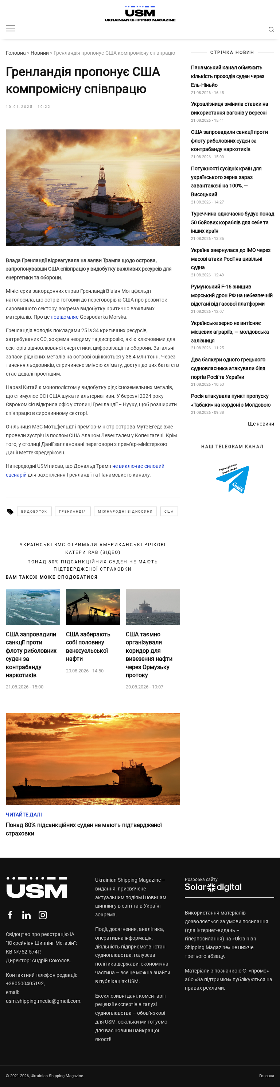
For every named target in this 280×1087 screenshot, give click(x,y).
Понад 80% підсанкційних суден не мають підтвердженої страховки (92, 565)
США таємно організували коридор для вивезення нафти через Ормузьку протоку (149, 655)
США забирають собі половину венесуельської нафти (88, 646)
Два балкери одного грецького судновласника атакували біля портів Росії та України (228, 368)
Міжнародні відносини (125, 511)
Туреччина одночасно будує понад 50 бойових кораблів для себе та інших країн (232, 222)
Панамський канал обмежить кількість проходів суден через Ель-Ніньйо (227, 76)
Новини (40, 53)
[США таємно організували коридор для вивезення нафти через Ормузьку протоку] (153, 607)
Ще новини (261, 424)
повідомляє (65, 317)
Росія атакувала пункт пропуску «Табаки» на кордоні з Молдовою (231, 400)
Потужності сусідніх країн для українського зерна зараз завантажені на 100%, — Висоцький (226, 181)
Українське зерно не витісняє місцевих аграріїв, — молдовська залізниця (230, 331)
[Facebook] (10, 915)
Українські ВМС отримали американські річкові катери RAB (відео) (93, 548)
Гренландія (72, 511)
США (169, 511)
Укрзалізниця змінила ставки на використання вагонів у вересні (229, 108)
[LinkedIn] (26, 915)
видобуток (34, 511)
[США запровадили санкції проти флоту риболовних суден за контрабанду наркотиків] (33, 607)
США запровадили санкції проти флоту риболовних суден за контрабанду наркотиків (31, 655)
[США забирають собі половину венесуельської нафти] (93, 607)
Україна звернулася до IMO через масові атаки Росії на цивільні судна (231, 259)
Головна (16, 53)
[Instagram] (43, 915)
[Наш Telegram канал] (232, 479)
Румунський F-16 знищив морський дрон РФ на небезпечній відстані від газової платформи (232, 295)
